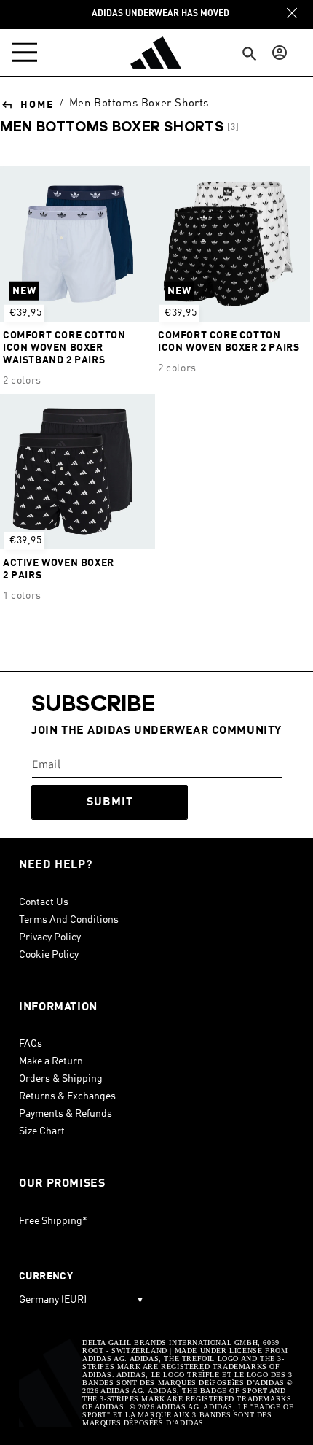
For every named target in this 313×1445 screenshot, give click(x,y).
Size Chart (42, 1131)
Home (37, 105)
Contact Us (43, 902)
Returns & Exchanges (67, 1096)
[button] (28, 52)
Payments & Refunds (65, 1114)
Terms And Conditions (69, 920)
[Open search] (249, 54)
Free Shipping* (53, 1221)
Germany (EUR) (81, 1300)
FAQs (30, 1044)
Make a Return (51, 1061)
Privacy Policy (50, 937)
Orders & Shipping (61, 1079)
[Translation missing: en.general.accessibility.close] (291, 13)
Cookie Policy (49, 955)
